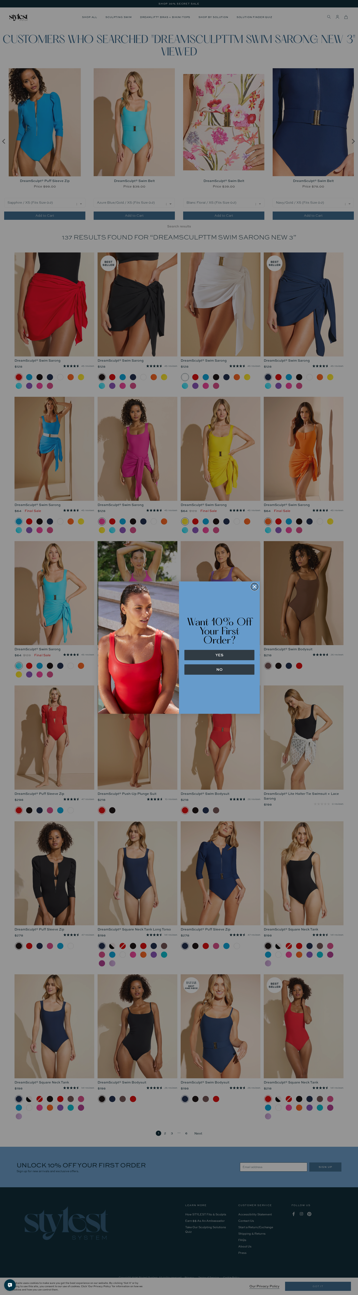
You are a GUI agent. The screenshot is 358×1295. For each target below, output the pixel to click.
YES (219, 655)
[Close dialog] (254, 586)
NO (219, 669)
